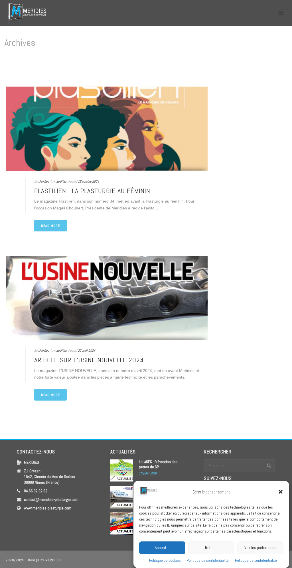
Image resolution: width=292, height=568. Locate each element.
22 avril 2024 (86, 350)
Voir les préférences (260, 547)
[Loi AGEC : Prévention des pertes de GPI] (121, 470)
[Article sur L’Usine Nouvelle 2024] (107, 298)
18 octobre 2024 (88, 181)
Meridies (43, 181)
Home (276, 67)
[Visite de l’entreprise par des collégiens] (121, 497)
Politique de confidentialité (208, 560)
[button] (280, 492)
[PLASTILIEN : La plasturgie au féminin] (107, 129)
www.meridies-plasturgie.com (47, 508)
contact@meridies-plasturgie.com (51, 499)
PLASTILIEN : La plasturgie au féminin (92, 190)
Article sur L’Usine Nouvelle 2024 (89, 359)
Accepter (162, 547)
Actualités (60, 181)
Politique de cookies (165, 560)
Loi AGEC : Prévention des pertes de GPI (158, 464)
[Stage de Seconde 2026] (121, 523)
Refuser (211, 547)
